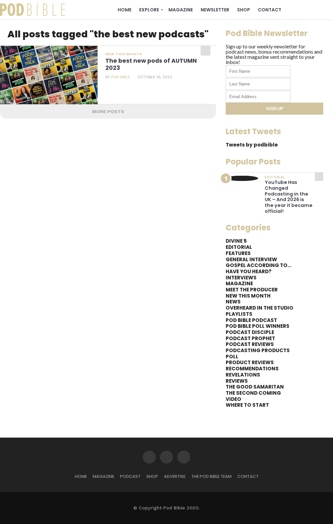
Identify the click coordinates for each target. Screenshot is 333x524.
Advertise (174, 476)
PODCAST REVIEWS (250, 344)
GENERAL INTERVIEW (251, 259)
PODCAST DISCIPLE (250, 332)
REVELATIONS (243, 374)
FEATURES (238, 253)
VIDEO (233, 399)
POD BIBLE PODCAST (251, 320)
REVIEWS (237, 380)
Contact (269, 9)
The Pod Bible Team (211, 476)
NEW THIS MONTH (248, 295)
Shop (243, 9)
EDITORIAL (239, 247)
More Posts (108, 111)
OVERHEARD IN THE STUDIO (259, 307)
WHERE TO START (247, 405)
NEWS (233, 301)
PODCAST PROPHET (250, 338)
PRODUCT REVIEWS (250, 362)
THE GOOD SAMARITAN (255, 386)
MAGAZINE (239, 283)
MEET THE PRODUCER (252, 289)
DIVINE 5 (236, 240)
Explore (149, 9)
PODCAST (130, 476)
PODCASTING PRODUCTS (258, 350)
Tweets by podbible (252, 144)
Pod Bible (120, 77)
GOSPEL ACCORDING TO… (258, 265)
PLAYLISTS (239, 314)
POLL (232, 356)
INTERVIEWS (241, 277)
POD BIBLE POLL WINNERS (257, 326)
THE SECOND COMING (253, 393)
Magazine (180, 9)
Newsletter (215, 9)
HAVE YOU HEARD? (249, 271)
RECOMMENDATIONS (252, 368)
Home (124, 9)
